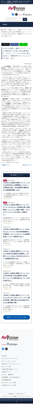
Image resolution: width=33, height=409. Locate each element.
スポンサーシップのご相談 (9, 396)
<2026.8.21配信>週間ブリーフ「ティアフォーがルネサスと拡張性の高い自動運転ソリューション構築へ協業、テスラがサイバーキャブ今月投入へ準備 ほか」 (16, 209)
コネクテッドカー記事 (9, 382)
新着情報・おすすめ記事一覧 (11, 377)
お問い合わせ (20, 393)
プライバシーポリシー (25, 396)
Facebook (14, 43)
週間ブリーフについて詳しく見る (16, 317)
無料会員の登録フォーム (10, 369)
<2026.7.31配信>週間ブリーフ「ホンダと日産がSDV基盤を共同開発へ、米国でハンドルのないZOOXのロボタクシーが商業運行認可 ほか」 (16, 254)
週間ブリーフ (7, 372)
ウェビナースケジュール (10, 358)
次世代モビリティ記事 (9, 385)
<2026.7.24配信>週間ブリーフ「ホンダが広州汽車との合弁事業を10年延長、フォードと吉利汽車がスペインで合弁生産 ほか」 (16, 276)
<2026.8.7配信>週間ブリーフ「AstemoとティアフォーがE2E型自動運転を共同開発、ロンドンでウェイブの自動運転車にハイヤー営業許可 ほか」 (16, 232)
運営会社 (11, 393)
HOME (5, 356)
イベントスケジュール (9, 361)
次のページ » (27, 165)
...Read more (7, 198)
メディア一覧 (7, 366)
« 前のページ (5, 165)
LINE (23, 43)
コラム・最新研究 (8, 374)
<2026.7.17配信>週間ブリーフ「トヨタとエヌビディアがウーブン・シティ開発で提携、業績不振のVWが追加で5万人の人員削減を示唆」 (16, 298)
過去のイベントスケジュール (11, 364)
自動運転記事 (7, 380)
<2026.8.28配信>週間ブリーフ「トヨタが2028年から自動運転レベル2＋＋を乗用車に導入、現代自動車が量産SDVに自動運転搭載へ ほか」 (16, 186)
